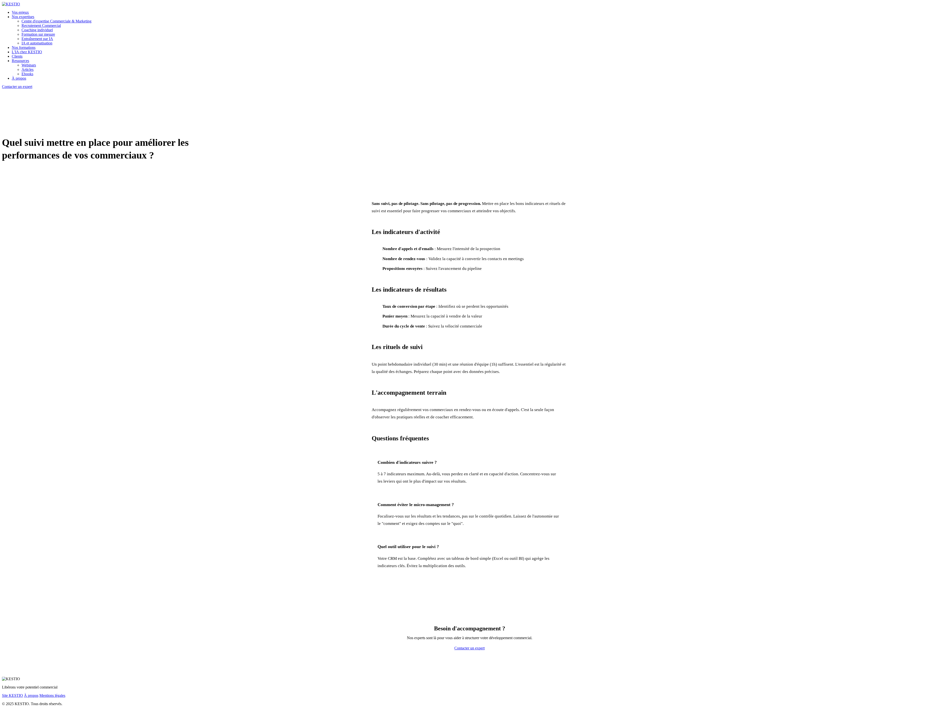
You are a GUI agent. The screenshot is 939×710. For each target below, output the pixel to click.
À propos (19, 78)
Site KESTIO (12, 695)
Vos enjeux (20, 12)
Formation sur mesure (38, 34)
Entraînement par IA (37, 39)
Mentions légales (52, 695)
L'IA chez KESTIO (27, 52)
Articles (28, 69)
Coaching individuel (37, 30)
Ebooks (27, 74)
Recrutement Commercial (41, 25)
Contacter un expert (17, 87)
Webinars (29, 65)
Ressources (20, 61)
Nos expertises (23, 17)
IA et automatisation (37, 43)
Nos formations (23, 47)
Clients (17, 56)
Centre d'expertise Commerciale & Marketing (56, 21)
